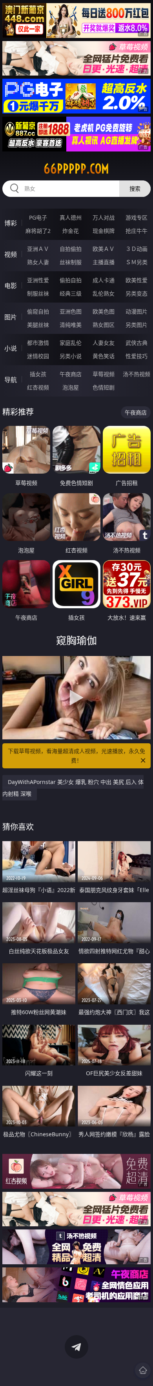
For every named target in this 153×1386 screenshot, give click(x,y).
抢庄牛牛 (137, 230)
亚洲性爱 (38, 280)
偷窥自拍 (38, 311)
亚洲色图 (71, 311)
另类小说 (71, 356)
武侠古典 (137, 342)
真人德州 (71, 217)
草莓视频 (104, 374)
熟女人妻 (38, 262)
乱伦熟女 (104, 293)
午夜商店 (71, 374)
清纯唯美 (71, 324)
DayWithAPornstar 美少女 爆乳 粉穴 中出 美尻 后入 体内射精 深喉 (73, 787)
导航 (10, 379)
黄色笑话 (104, 356)
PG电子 (38, 217)
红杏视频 (38, 387)
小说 (10, 348)
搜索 (134, 188)
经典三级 (71, 293)
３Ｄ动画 (137, 248)
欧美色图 (104, 311)
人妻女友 (104, 342)
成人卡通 (104, 280)
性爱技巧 (137, 356)
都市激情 (38, 342)
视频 (10, 254)
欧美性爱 (137, 280)
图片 (10, 317)
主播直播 (104, 262)
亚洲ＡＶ (38, 248)
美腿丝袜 (38, 324)
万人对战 (104, 217)
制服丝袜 (38, 293)
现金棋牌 (104, 230)
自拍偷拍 (71, 248)
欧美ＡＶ (104, 248)
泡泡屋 (70, 387)
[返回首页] (143, 1370)
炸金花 (70, 230)
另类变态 (137, 293)
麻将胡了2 (38, 230)
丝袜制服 (71, 262)
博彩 (10, 223)
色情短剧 (104, 387)
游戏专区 (137, 217)
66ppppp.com (76, 169)
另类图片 (137, 324)
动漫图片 (137, 311)
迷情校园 (38, 356)
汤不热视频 (136, 374)
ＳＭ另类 (137, 262)
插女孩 (38, 374)
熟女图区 (104, 324)
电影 (10, 285)
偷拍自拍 (71, 280)
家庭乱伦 (71, 342)
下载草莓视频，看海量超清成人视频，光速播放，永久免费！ (76, 755)
